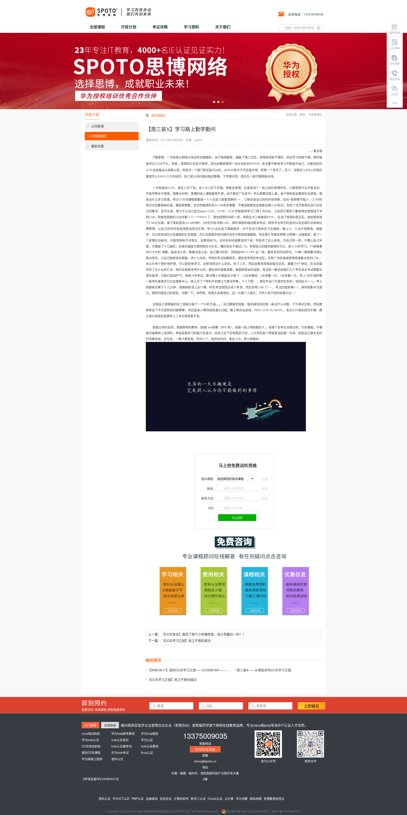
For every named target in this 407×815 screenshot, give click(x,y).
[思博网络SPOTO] (118, 10)
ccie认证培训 (119, 740)
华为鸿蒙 (242, 798)
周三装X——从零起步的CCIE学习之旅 (264, 670)
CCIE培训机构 (91, 746)
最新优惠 (97, 146)
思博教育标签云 (274, 798)
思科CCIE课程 (91, 752)
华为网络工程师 (92, 759)
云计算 (229, 798)
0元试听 (237, 517)
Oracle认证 (215, 798)
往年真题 (395, 63)
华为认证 (147, 740)
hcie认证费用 (149, 746)
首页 (302, 114)
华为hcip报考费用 (123, 733)
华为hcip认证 (90, 740)
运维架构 (152, 798)
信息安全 (166, 798)
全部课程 (97, 27)
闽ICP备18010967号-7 (287, 811)
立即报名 (311, 706)
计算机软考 (181, 798)
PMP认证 (137, 798)
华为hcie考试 (120, 752)
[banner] (203, 71)
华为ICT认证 (121, 798)
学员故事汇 (99, 136)
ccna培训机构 (91, 733)
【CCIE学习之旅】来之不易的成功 (186, 640)
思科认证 (117, 759)
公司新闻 (97, 126)
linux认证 (147, 752)
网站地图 (256, 798)
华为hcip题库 (149, 733)
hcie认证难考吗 (121, 746)
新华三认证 (198, 798)
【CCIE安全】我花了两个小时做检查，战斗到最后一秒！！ (204, 634)
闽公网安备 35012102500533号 (247, 811)
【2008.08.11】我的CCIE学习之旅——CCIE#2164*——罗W (190, 670)
